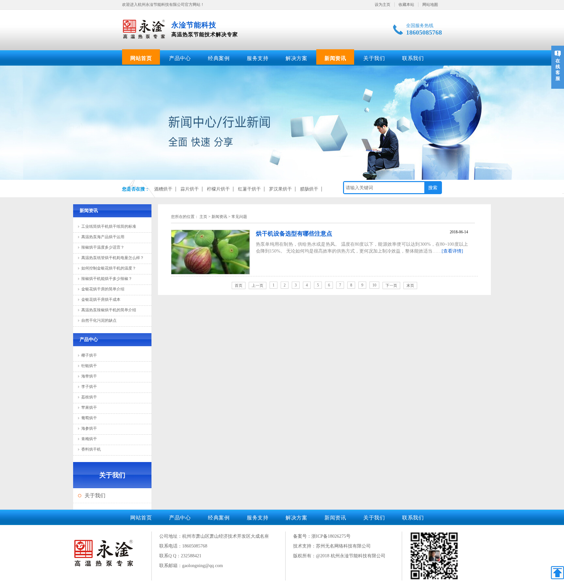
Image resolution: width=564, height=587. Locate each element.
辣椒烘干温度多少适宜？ (102, 247)
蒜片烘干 (189, 189)
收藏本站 (406, 4)
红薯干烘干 (249, 189)
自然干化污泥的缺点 (99, 320)
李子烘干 (89, 386)
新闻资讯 (335, 58)
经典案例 (218, 58)
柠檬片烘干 (218, 189)
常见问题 (239, 216)
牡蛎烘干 (89, 365)
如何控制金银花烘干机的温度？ (108, 268)
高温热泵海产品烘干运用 (102, 237)
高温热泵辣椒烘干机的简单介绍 (108, 310)
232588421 (191, 555)
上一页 (257, 285)
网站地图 (430, 4)
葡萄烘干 (89, 418)
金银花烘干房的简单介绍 (102, 289)
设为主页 (382, 4)
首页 (239, 285)
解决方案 (296, 58)
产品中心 (180, 58)
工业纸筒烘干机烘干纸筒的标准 (108, 226)
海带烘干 (89, 376)
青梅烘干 (89, 439)
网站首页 (141, 58)
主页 (203, 216)
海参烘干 (89, 428)
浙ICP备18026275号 (331, 536)
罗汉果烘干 (280, 189)
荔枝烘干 (89, 397)
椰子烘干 (89, 355)
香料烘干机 (91, 449)
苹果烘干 (89, 407)
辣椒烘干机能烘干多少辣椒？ (106, 278)
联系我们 (413, 58)
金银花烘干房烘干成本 (100, 299)
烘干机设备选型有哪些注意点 (294, 233)
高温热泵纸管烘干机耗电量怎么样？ (112, 257)
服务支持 (257, 58)
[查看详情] (452, 251)
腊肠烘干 (309, 189)
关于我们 (374, 58)
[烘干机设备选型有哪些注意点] (210, 272)
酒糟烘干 (163, 189)
